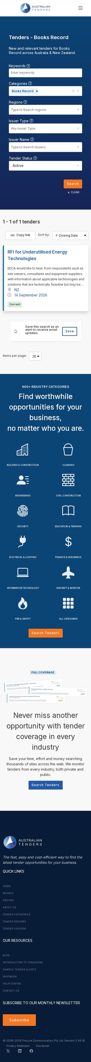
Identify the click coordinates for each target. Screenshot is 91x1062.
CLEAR (75, 192)
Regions (16, 102)
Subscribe (19, 1020)
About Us (9, 907)
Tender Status (21, 158)
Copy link (23, 235)
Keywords (18, 66)
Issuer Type (19, 121)
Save (69, 331)
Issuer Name (19, 139)
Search (73, 184)
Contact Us (11, 991)
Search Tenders (45, 633)
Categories (18, 83)
